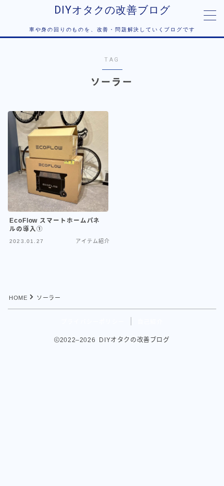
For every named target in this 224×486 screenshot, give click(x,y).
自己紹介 (150, 322)
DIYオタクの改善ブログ (112, 10)
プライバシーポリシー (93, 322)
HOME (18, 298)
